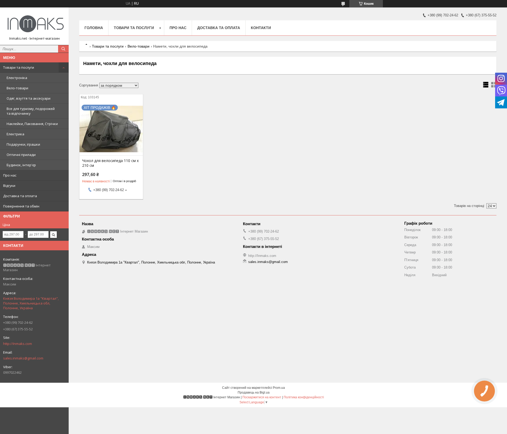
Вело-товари (17, 88)
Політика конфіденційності (304, 397)
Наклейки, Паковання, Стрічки (32, 123)
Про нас (9, 175)
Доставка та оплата (20, 195)
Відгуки (9, 185)
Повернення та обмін (21, 206)
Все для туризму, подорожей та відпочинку (31, 111)
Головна (93, 28)
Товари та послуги (18, 67)
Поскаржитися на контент (261, 397)
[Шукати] (63, 49)
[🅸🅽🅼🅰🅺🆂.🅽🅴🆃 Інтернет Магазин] (34, 23)
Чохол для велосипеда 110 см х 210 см (110, 163)
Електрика (15, 134)
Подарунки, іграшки (23, 144)
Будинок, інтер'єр (21, 165)
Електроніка (17, 77)
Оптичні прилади (21, 154)
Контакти (261, 28)
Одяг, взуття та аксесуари (28, 98)
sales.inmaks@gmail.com (23, 358)
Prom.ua (279, 388)
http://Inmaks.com (17, 343)
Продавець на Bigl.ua (254, 392)
